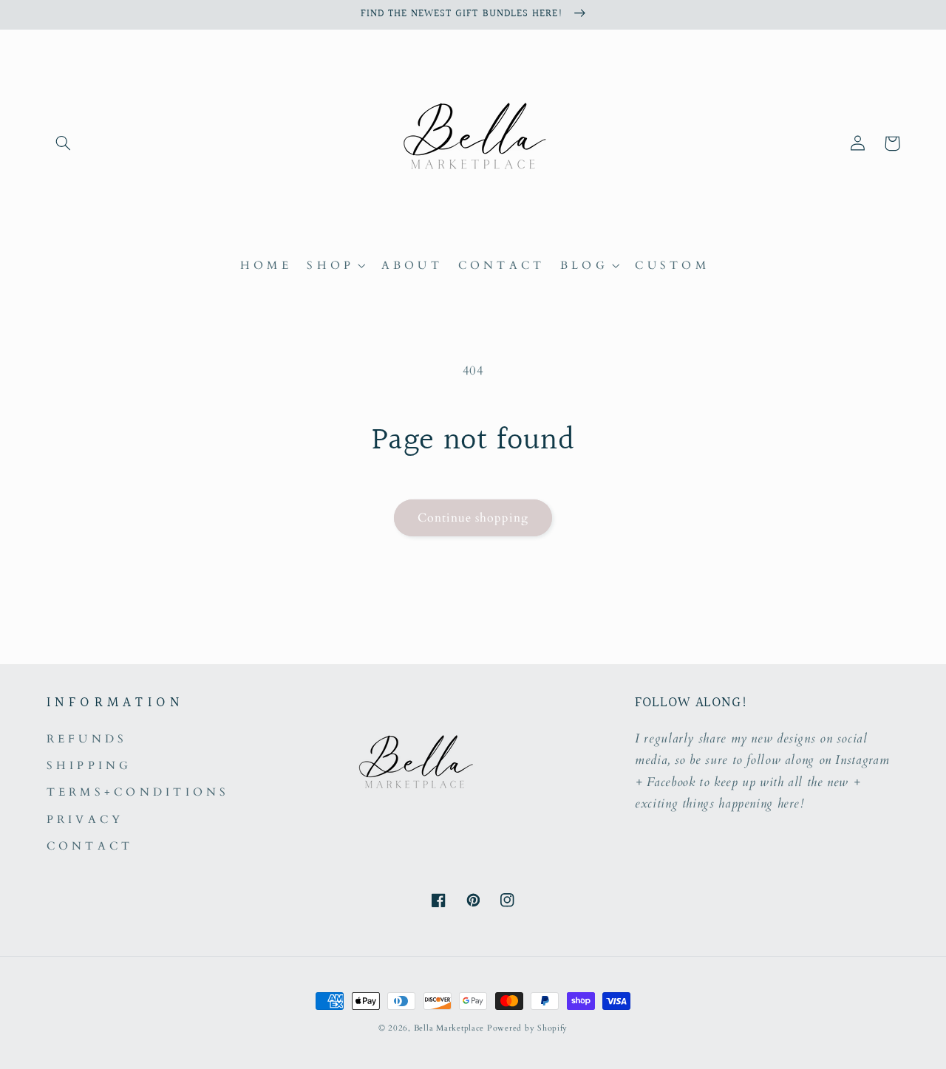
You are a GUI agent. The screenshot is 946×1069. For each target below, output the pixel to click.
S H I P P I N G (88, 765)
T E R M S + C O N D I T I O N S (137, 792)
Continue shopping (473, 518)
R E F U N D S (85, 738)
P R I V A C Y (83, 819)
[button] (64, 143)
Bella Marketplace (449, 1028)
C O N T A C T (88, 846)
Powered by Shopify (527, 1028)
